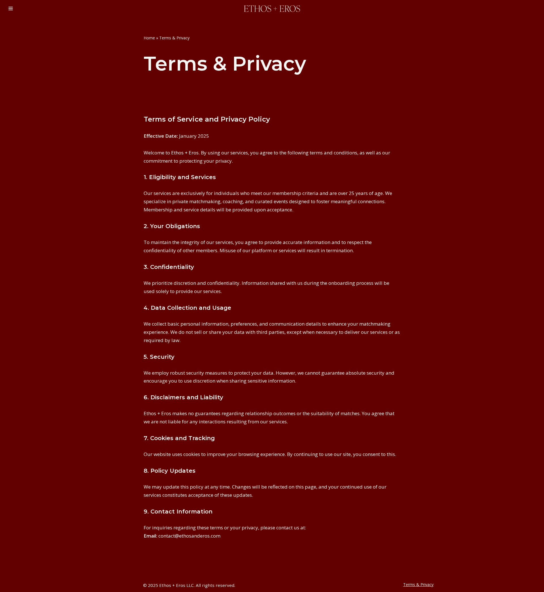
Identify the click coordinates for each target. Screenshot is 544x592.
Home (149, 38)
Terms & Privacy (418, 584)
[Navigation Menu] (10, 8)
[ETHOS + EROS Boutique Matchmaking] (272, 8)
